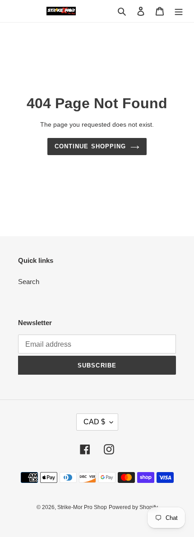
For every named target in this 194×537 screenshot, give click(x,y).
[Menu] (178, 11)
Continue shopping (90, 146)
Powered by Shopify (133, 507)
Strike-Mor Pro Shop (82, 507)
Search (28, 281)
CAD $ (94, 422)
